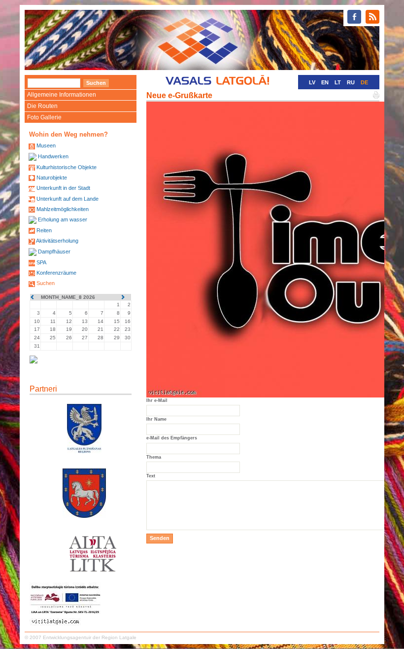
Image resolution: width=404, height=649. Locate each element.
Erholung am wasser (62, 219)
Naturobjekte (51, 177)
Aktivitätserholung (57, 241)
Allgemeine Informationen (61, 94)
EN (325, 82)
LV (312, 82)
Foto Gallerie (44, 117)
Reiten (44, 230)
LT (338, 82)
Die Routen (42, 106)
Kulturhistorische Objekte (66, 167)
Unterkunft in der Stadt (63, 188)
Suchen (45, 283)
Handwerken (53, 156)
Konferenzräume (56, 273)
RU (351, 82)
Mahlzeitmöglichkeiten (62, 209)
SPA (41, 262)
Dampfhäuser (54, 251)
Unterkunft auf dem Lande (67, 199)
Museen (46, 145)
